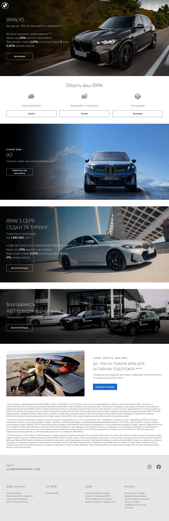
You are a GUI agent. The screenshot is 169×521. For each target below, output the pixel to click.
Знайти (31, 113)
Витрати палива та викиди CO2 (100, 502)
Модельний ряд (13, 493)
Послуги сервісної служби (97, 493)
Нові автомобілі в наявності (19, 496)
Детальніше (19, 56)
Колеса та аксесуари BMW (97, 496)
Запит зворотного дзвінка (137, 499)
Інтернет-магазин (105, 386)
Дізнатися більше (19, 268)
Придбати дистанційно (136, 496)
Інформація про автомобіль (19, 171)
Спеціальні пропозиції (16, 499)
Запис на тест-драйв (135, 493)
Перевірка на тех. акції (135, 504)
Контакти (129, 507)
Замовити (137, 113)
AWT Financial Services (17, 502)
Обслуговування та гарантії (98, 499)
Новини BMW (52, 493)
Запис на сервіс (132, 502)
